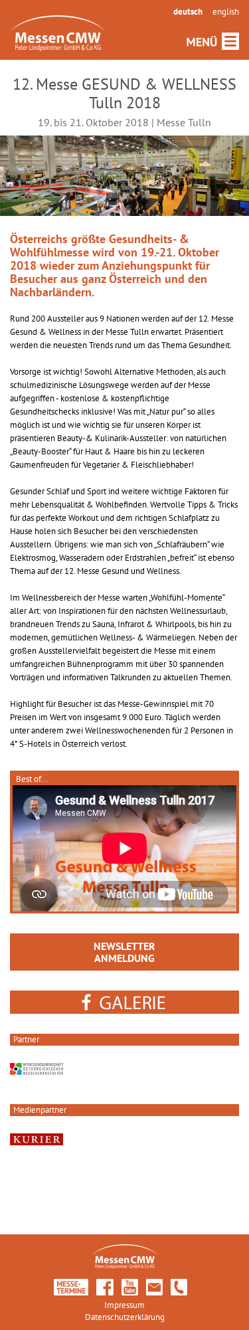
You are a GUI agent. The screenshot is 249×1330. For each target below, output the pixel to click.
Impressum (124, 1305)
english (225, 11)
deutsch (188, 11)
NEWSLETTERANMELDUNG (124, 952)
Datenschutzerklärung (125, 1317)
